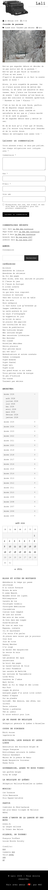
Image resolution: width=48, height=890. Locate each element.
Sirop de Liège (10, 774)
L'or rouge (8, 647)
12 (20, 546)
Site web (7, 194)
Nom (5, 174)
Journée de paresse (13, 24)
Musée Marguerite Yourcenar (16, 760)
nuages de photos (11, 690)
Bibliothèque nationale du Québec (19, 752)
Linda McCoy (8, 677)
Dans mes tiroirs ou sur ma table (19, 297)
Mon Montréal (9, 338)
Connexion (8, 250)
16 (5, 552)
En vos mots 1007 (24, 237)
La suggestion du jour (13, 316)
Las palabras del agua (13, 658)
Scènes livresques (11, 357)
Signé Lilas (8, 368)
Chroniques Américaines (14, 606)
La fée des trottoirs (23, 229)
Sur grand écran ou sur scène (17, 370)
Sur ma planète (10, 698)
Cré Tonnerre (9, 792)
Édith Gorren (9, 732)
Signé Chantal (9, 362)
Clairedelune (9, 609)
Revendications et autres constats (19, 354)
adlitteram (8, 585)
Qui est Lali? (9, 351)
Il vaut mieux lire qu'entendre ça (19, 306)
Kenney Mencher (10, 644)
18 (15, 552)
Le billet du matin (12, 319)
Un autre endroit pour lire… (16, 714)
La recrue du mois (11, 652)
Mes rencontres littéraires (16, 335)
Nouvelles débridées (12, 343)
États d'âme (8, 289)
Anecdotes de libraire (13, 270)
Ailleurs (7, 268)
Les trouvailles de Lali (14, 324)
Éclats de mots (10, 590)
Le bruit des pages (12, 663)
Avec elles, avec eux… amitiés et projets (23, 279)
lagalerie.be (9, 735)
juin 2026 (10, 404)
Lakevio (6, 655)
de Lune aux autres (12, 614)
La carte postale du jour (15, 311)
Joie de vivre (9, 641)
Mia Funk (7, 687)
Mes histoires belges (13, 330)
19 (20, 552)
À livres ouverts (11, 287)
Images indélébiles (12, 308)
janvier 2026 (12, 417)
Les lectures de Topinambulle (17, 674)
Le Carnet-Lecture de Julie (16, 666)
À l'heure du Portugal (13, 284)
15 (35, 546)
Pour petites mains (12, 349)
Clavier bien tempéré (13, 612)
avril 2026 (11, 409)
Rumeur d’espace (10, 695)
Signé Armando (9, 360)
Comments (9, 852)
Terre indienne (10, 706)
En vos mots (8, 300)
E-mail (7, 184)
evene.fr (7, 824)
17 (10, 552)
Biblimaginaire (10, 598)
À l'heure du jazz (11, 281)
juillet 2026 (12, 401)
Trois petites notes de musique (18, 373)
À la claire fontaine (13, 587)
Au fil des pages (11, 276)
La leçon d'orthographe (14, 314)
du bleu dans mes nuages (14, 620)
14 (30, 546)
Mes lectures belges (12, 333)
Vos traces (8, 378)
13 (25, 546)
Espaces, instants (11, 628)
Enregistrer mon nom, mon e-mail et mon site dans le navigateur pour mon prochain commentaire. (25, 206)
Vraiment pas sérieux (13, 381)
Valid (8, 855)
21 (30, 552)
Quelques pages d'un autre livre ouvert (22, 693)
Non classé (8, 341)
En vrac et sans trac (13, 625)
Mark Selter (8, 682)
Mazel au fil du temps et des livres (20, 685)
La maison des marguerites (15, 650)
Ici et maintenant (11, 631)
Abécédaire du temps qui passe (17, 582)
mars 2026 (10, 412)
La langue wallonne (12, 826)
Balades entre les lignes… (15, 596)
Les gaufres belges (12, 772)
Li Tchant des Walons (13, 829)
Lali (40, 3)
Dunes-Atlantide (10, 623)
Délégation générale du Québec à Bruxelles (24, 723)
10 (10, 546)
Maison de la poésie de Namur (17, 757)
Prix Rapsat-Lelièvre (13, 798)
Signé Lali (8, 365)
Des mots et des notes (13, 617)
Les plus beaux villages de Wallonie (20, 810)
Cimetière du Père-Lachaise (16, 807)
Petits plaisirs (10, 346)
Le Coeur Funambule (12, 668)
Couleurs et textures (13, 295)
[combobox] (13, 258)
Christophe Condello (12, 604)
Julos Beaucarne (10, 795)
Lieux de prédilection (13, 327)
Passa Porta (8, 763)
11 (15, 546)
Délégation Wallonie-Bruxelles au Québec (22, 783)
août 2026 (10, 398)
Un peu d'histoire (11, 376)
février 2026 (12, 415)
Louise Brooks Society (13, 841)
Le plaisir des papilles (14, 322)
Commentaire (9, 155)
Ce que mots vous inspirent (16, 292)
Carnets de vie (10, 601)
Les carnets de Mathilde (14, 671)
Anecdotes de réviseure (14, 273)
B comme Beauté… (10, 593)
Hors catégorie (10, 303)
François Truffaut (11, 838)
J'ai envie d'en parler (14, 633)
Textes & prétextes (12, 709)
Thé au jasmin (9, 712)
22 (35, 552)
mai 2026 (10, 406)
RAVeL (5, 812)
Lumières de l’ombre (12, 679)
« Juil (18, 569)
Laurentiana (8, 660)
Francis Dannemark (11, 755)
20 (25, 552)
